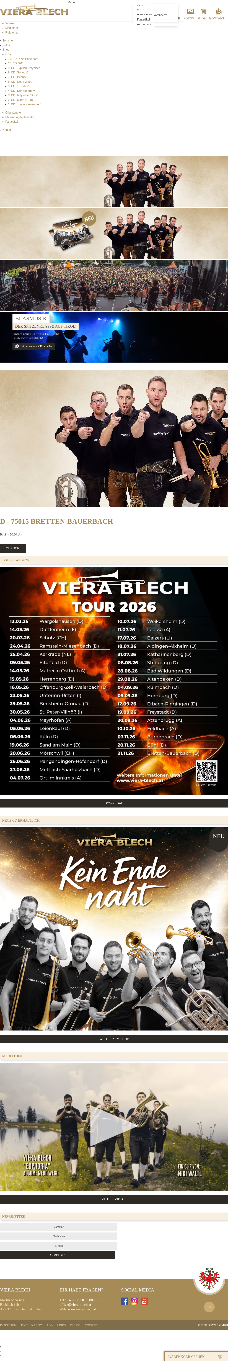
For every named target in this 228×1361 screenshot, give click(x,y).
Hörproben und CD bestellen (36, 346)
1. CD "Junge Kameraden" (25, 104)
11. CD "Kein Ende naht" (23, 58)
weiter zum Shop (114, 1039)
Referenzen (144, 24)
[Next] (222, 332)
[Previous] (6, 332)
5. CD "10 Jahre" (18, 86)
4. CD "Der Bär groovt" (22, 90)
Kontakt (216, 18)
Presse (75, 1325)
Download (114, 803)
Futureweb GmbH (214, 1325)
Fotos (189, 18)
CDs (8, 54)
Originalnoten (13, 112)
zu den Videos (114, 1199)
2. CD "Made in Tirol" (21, 99)
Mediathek (12, 27)
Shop (201, 18)
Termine (8, 40)
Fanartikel (143, 19)
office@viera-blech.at (75, 1304)
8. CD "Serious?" (19, 72)
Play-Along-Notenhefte (19, 117)
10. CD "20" (15, 63)
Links (61, 1325)
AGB (49, 1325)
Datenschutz (31, 1325)
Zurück (12, 548)
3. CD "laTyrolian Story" (23, 95)
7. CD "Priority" (17, 77)
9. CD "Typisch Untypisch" (24, 68)
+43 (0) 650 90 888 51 (83, 1300)
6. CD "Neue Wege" (20, 81)
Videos (9, 23)
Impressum (8, 1325)
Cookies (91, 1325)
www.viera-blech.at (82, 1309)
